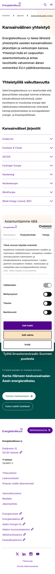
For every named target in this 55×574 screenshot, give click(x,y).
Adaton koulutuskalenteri (16, 529)
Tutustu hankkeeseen (17, 396)
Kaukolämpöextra (12, 539)
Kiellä (27, 344)
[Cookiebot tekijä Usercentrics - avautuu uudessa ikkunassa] (39, 227)
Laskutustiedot (10, 478)
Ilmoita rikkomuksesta (27, 566)
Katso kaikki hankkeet (17, 406)
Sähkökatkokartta (38, 430)
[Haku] (45, 4)
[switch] (47, 294)
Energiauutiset (10, 513)
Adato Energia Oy (12, 524)
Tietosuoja (27, 561)
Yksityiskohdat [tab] (28, 235)
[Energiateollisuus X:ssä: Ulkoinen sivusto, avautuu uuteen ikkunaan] (17, 554)
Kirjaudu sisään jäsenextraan (18, 483)
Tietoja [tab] (45, 235)
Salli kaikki (27, 325)
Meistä (20, 16)
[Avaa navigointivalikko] (51, 5)
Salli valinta (27, 335)
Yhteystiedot (9, 472)
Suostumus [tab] (9, 235)
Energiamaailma (11, 519)
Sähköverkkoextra (12, 534)
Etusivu (6, 16)
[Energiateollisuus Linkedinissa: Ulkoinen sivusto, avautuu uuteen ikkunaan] (24, 554)
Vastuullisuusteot (11, 493)
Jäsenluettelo (9, 503)
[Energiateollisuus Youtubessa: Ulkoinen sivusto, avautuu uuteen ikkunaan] (37, 554)
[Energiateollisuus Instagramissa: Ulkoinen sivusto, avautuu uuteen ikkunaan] (31, 554)
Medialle (7, 498)
